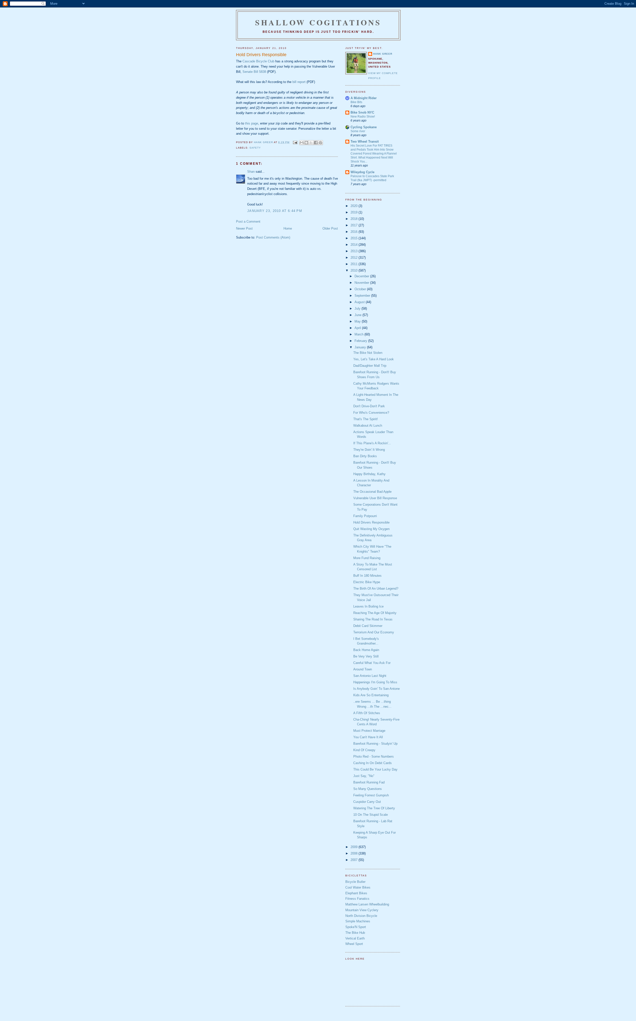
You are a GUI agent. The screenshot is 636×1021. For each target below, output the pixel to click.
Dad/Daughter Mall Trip (369, 366)
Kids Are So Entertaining (371, 695)
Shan (251, 171)
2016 (354, 232)
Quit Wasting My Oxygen (371, 529)
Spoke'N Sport (355, 927)
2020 (354, 206)
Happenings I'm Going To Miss (375, 682)
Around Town (362, 669)
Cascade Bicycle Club (258, 61)
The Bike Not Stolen (367, 353)
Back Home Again (366, 650)
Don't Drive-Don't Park (369, 406)
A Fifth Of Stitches (366, 713)
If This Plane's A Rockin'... (372, 443)
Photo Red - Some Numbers (373, 756)
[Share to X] (311, 142)
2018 (354, 219)
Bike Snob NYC (362, 112)
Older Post (330, 228)
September (363, 295)
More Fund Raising (366, 558)
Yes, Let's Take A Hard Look (373, 359)
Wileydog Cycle (362, 172)
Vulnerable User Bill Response (375, 498)
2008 (354, 853)
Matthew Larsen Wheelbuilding (367, 904)
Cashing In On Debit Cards (372, 763)
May (358, 321)
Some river (358, 131)
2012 (354, 257)
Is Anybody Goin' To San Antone (376, 689)
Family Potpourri (365, 516)
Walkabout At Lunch (367, 425)
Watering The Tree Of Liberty (374, 808)
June (358, 315)
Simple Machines (357, 921)
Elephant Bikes (356, 893)
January (361, 347)
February (361, 341)
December (362, 276)
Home (287, 228)
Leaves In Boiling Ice (368, 606)
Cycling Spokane (364, 127)
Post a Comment (248, 221)
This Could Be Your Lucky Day (375, 769)
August (360, 302)
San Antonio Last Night (369, 676)
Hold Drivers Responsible (371, 522)
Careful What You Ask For (372, 663)
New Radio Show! (363, 116)
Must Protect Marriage (369, 731)
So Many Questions (367, 789)
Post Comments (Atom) (273, 237)
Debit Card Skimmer (367, 626)
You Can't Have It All (368, 737)
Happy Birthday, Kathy (369, 474)
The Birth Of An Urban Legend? (375, 588)
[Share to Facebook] (315, 142)
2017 (354, 225)
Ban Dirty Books (365, 456)
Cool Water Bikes (357, 887)
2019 (354, 212)
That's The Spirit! (365, 419)
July (358, 308)
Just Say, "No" (363, 776)
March (359, 334)
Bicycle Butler (355, 882)
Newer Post (244, 228)
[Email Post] (294, 142)
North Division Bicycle (361, 916)
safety (255, 147)
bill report (299, 82)
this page (251, 123)
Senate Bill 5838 (254, 72)
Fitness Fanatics (357, 898)
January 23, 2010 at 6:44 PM (274, 211)
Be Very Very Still (366, 656)
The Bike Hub (355, 933)
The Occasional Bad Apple (372, 491)
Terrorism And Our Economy (373, 632)
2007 (354, 860)
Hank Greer (382, 53)
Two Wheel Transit (365, 141)
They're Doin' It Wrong (369, 449)
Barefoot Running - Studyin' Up (375, 743)
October (361, 289)
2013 (354, 251)
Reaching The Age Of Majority (375, 613)
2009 (354, 847)
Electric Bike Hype (366, 582)
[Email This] (301, 142)
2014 (354, 244)
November (362, 283)
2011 (354, 264)
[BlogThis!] (306, 142)
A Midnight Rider (364, 98)
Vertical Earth (355, 938)
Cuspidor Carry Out (367, 802)
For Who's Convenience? (371, 412)
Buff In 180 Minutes (367, 575)
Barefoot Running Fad (369, 782)
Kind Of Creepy (364, 750)
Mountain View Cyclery (361, 910)
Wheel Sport (354, 944)
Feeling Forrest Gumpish (371, 795)
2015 (354, 238)
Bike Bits (356, 102)
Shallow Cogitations (318, 22)
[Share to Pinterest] (320, 142)
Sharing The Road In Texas (373, 619)
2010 (354, 270)
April (358, 328)
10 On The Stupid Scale (370, 815)
